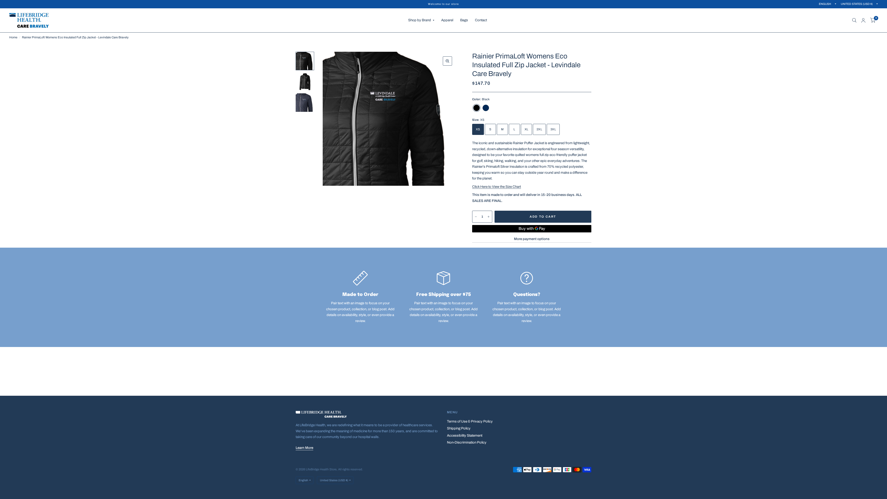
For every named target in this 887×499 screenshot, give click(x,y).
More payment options (532, 239)
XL (527, 129)
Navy (485, 107)
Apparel (447, 20)
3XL (553, 129)
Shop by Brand (419, 20)
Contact (481, 20)
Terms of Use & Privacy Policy (470, 421)
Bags (464, 20)
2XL (539, 129)
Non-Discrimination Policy (466, 442)
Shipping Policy (459, 428)
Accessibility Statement (464, 435)
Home (13, 37)
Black (476, 107)
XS (478, 129)
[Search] (854, 20)
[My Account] (863, 20)
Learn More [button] (304, 448)
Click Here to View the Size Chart (496, 187)
